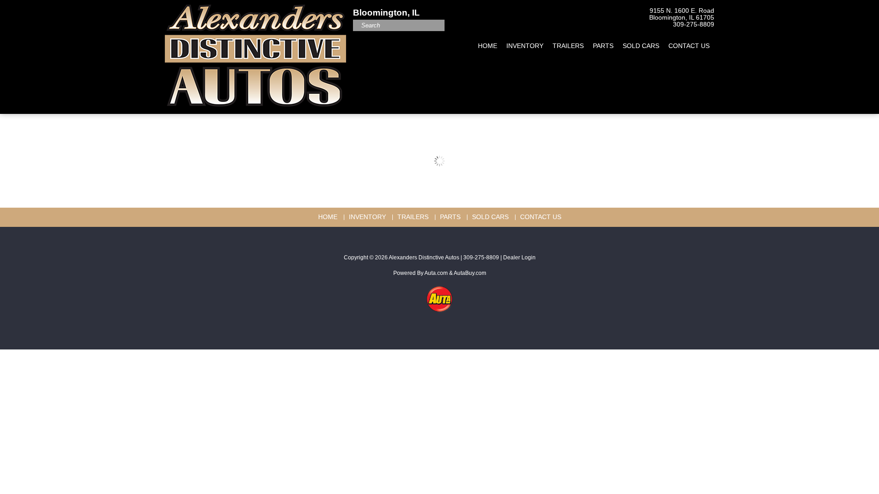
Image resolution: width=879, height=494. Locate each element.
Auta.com (436, 273)
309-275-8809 (693, 24)
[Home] (255, 52)
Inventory (524, 45)
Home (487, 45)
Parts (603, 45)
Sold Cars (641, 45)
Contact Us (689, 45)
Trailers (568, 45)
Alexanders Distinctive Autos (424, 257)
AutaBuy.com (470, 273)
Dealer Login (519, 257)
